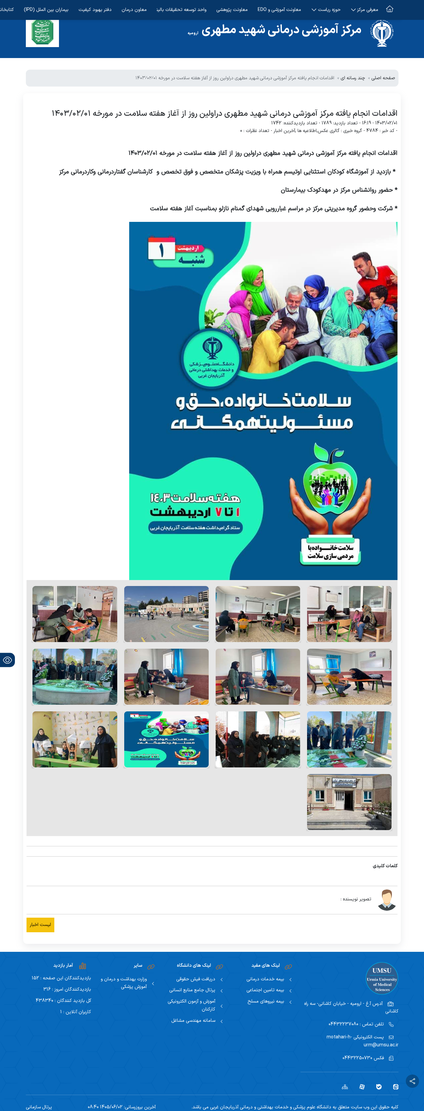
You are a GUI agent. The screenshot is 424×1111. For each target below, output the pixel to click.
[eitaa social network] (393, 1086)
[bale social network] (376, 1086)
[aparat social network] (359, 1086)
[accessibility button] (7, 660)
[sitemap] (342, 1086)
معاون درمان (134, 9)
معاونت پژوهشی (232, 9)
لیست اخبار (40, 924)
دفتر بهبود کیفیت (95, 9)
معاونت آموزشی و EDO (279, 9)
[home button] (390, 10)
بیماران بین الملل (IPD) (46, 9)
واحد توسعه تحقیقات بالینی (181, 9)
